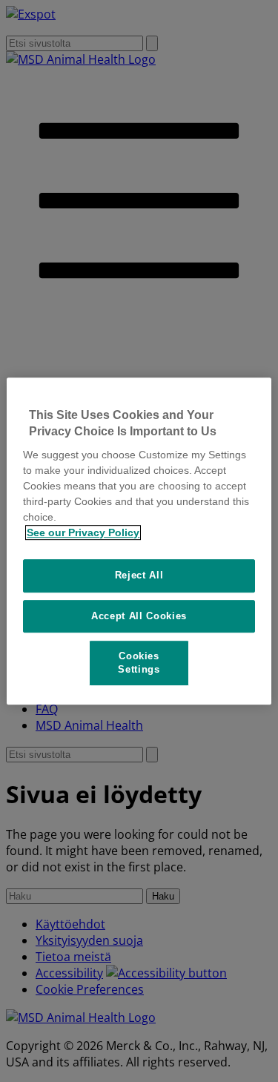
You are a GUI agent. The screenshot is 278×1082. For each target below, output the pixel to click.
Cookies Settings (138, 662)
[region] (139, 541)
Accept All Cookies (139, 615)
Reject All (139, 575)
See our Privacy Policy (83, 532)
